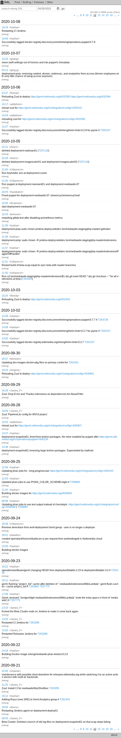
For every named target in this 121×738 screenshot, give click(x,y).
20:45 (5, 192)
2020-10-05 (10, 141)
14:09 (5, 327)
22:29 (5, 158)
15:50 (5, 203)
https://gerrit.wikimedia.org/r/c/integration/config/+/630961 (62, 373)
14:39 (5, 316)
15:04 (5, 115)
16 (111, 15)
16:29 (5, 390)
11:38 (5, 236)
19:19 (5, 370)
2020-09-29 (10, 384)
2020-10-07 (10, 53)
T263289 (34, 622)
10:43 (5, 59)
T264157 (105, 130)
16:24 (5, 295)
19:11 (5, 580)
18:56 (5, 707)
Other (50, 2)
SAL (7, 2)
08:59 (5, 501)
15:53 (5, 422)
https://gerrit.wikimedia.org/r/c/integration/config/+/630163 (81, 470)
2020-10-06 (10, 87)
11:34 (5, 489)
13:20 (5, 619)
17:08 (5, 594)
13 (99, 15)
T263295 (54, 688)
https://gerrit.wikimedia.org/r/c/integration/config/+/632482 (53, 119)
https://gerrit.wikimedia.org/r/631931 (50, 299)
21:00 (5, 169)
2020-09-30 (10, 353)
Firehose (39, 2)
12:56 (5, 467)
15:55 (5, 546)
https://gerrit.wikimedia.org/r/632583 (50, 96)
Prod (17, 2)
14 (103, 15)
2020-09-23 (10, 561)
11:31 (5, 261)
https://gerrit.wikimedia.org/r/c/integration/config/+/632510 (50, 107)
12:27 (5, 126)
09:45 (5, 718)
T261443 (65, 699)
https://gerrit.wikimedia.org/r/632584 (91, 96)
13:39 (5, 447)
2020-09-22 (10, 645)
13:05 (5, 338)
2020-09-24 (10, 518)
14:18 (5, 650)
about (114, 735)
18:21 (5, 535)
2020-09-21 (10, 665)
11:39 (5, 225)
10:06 (5, 38)
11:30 (5, 273)
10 (87, 15)
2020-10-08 (10, 21)
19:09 (5, 411)
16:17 (5, 104)
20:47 (5, 358)
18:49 (5, 524)
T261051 (74, 362)
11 (91, 15)
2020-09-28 (10, 405)
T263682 (34, 586)
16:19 (5, 27)
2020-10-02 (10, 310)
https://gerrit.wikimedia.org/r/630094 (52, 493)
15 (107, 15)
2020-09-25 (10, 461)
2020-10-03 (10, 290)
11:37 (5, 248)
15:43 (5, 214)
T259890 (75, 482)
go (63, 8)
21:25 (5, 684)
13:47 (5, 433)
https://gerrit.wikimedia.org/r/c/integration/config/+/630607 (50, 425)
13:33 (5, 607)
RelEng (27, 2)
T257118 (43, 150)
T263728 (103, 319)
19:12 (5, 696)
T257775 (45, 586)
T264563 (27, 278)
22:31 (5, 147)
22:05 (5, 671)
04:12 (5, 70)
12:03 (5, 478)
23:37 (5, 93)
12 (94, 15)
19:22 (5, 566)
